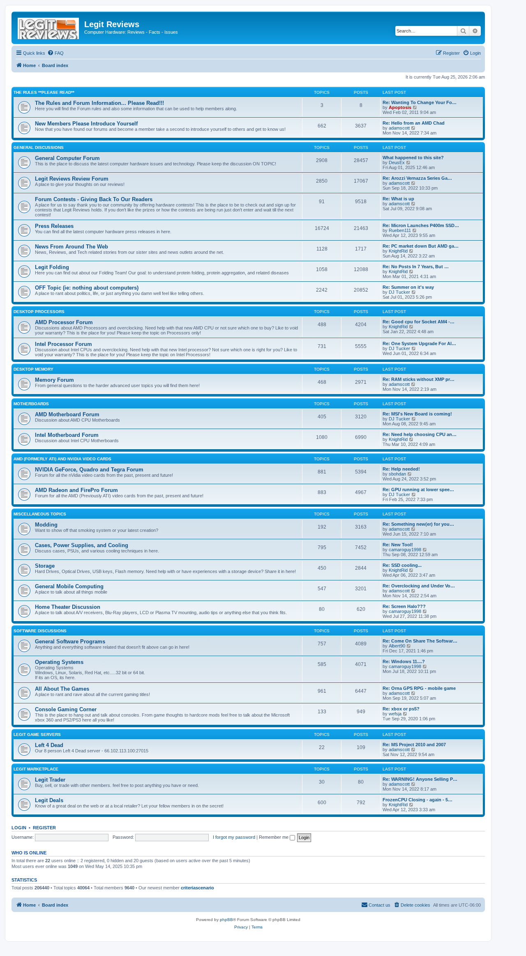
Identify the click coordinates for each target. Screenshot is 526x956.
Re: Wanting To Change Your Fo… (420, 102)
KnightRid (398, 250)
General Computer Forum (67, 158)
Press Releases (54, 226)
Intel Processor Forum (63, 344)
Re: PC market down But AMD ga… (421, 246)
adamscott (399, 127)
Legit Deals (49, 800)
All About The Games (62, 689)
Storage (45, 566)
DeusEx (397, 162)
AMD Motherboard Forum (67, 414)
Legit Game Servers (37, 734)
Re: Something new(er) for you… (418, 524)
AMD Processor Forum (64, 322)
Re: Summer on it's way (408, 287)
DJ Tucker (399, 292)
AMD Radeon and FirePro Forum (76, 490)
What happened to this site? (413, 157)
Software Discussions (40, 631)
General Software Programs (70, 641)
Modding (46, 525)
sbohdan (397, 473)
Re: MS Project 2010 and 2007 (414, 744)
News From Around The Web (71, 247)
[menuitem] (55, 53)
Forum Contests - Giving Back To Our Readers (93, 199)
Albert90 (397, 645)
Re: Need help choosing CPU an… (420, 434)
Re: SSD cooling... (402, 565)
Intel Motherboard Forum (67, 435)
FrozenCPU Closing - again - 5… (417, 799)
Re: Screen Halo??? (404, 606)
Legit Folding (52, 267)
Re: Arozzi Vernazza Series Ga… (417, 178)
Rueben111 (400, 230)
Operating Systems (59, 662)
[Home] (49, 27)
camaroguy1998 (405, 549)
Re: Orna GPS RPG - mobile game (419, 688)
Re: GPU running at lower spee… (418, 489)
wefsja (395, 713)
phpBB (226, 919)
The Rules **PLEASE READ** (44, 92)
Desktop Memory (33, 369)
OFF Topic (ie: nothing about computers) (86, 288)
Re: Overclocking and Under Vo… (419, 585)
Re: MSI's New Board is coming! (417, 413)
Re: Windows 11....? (404, 661)
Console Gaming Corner (66, 709)
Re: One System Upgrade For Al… (419, 343)
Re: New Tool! (398, 544)
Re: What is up (398, 198)
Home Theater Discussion (67, 607)
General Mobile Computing (69, 586)
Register (44, 827)
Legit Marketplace (36, 769)
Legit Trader (50, 780)
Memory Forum (54, 380)
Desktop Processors (39, 311)
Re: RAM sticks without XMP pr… (418, 379)
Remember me (274, 837)
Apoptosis (400, 107)
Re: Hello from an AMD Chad (414, 123)
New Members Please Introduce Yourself (86, 124)
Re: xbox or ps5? (401, 708)
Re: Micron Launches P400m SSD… (421, 225)
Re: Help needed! (401, 468)
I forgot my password (234, 837)
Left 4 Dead (49, 745)
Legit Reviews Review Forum (71, 179)
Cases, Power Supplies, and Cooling (81, 545)
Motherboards (31, 403)
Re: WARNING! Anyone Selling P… (420, 779)
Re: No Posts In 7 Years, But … (416, 266)
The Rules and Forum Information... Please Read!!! (99, 103)
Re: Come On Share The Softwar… (420, 640)
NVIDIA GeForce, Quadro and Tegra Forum (89, 469)
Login (19, 827)
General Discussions (39, 147)
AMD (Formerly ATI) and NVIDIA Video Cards (62, 459)
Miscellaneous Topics (40, 514)
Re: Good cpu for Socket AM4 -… (418, 321)
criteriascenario (197, 887)
